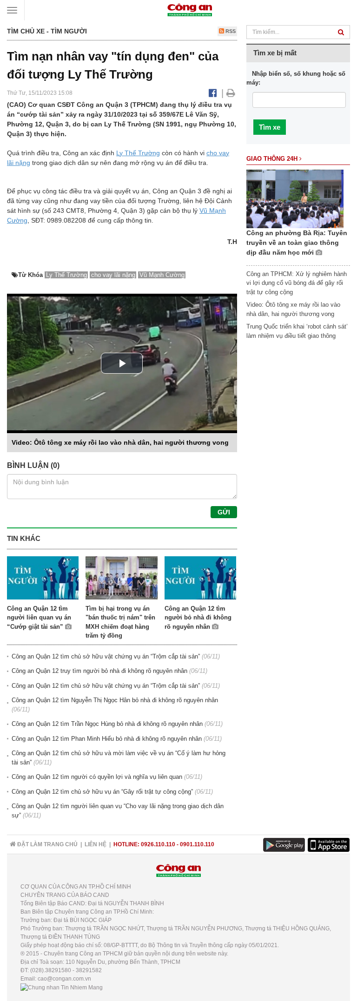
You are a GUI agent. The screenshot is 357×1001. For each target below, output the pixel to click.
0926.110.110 (158, 844)
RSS (230, 31)
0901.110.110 (197, 844)
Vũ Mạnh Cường (162, 274)
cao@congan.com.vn (64, 978)
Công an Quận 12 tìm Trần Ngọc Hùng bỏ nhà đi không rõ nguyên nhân (107, 723)
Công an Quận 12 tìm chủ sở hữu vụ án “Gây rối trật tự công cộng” (102, 791)
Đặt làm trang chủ (47, 844)
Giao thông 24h (272, 158)
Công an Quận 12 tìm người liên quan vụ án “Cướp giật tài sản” (39, 617)
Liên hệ (95, 844)
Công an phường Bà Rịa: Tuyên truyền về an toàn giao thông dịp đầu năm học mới (296, 242)
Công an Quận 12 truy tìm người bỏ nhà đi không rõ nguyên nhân (99, 670)
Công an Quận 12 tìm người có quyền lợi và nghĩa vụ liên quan (97, 776)
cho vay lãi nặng (113, 274)
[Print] (230, 93)
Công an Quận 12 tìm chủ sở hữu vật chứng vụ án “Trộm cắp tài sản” (106, 656)
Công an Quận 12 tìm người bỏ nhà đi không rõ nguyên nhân (198, 617)
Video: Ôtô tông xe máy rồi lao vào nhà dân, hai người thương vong (120, 442)
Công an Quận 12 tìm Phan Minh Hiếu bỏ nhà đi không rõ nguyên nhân (107, 738)
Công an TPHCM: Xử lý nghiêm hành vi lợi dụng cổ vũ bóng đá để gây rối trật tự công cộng (296, 283)
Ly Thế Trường (138, 153)
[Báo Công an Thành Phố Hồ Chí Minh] (189, 9)
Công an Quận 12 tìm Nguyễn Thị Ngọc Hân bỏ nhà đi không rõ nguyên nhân (115, 700)
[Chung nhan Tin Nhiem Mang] (61, 987)
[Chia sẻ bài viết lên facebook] (213, 93)
